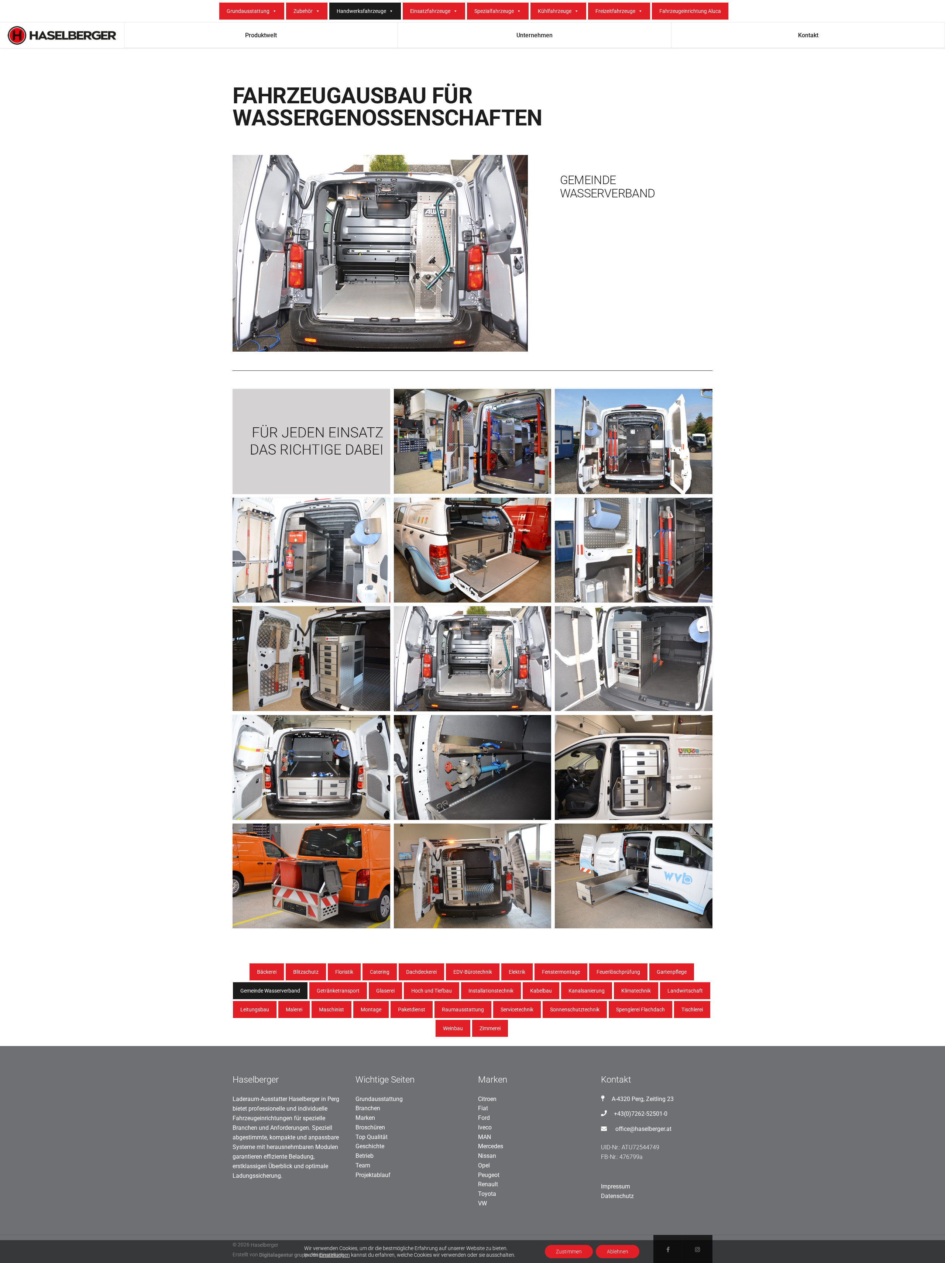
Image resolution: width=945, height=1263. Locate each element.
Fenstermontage (561, 972)
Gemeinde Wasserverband (270, 991)
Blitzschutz (306, 972)
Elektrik (517, 972)
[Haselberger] (311, 441)
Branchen (367, 1108)
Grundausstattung (248, 11)
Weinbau (453, 1028)
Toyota (487, 1193)
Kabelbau (541, 991)
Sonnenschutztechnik (574, 1009)
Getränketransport (338, 991)
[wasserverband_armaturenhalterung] (472, 767)
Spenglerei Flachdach (640, 1009)
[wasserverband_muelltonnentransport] (311, 876)
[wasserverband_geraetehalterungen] (633, 550)
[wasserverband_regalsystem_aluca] (633, 658)
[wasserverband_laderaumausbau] (311, 550)
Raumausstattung (463, 1009)
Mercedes (490, 1146)
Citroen (487, 1098)
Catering (379, 972)
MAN (484, 1137)
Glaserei (385, 991)
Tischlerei (692, 1009)
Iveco (485, 1127)
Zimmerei (490, 1028)
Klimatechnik (636, 991)
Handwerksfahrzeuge (361, 11)
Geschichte (369, 1146)
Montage (371, 1009)
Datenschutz (617, 1196)
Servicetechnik (517, 1009)
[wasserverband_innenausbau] (472, 658)
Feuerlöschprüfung (618, 972)
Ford (484, 1117)
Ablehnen (617, 1252)
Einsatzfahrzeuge (430, 11)
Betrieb (364, 1155)
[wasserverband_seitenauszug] (633, 876)
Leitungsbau (254, 1009)
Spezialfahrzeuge (494, 11)
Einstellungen (334, 1255)
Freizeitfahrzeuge (615, 11)
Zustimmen (569, 1252)
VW (482, 1203)
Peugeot (488, 1175)
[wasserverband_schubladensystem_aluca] (311, 658)
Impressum (615, 1186)
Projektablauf (373, 1175)
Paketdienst (411, 1009)
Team (362, 1165)
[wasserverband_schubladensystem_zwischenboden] (311, 767)
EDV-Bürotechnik (472, 972)
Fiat (483, 1108)
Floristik (344, 972)
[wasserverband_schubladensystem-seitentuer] (633, 767)
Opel (484, 1165)
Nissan (487, 1155)
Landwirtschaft (685, 991)
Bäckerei (266, 972)
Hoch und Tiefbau (431, 991)
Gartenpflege (672, 972)
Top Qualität (371, 1137)
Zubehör (303, 11)
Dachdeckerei (421, 972)
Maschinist (331, 1009)
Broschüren (370, 1127)
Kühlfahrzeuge (554, 11)
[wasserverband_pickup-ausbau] (472, 550)
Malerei (294, 1009)
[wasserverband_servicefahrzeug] (472, 441)
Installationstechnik (490, 991)
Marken (365, 1117)
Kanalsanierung (586, 991)
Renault (488, 1184)
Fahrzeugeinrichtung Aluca (690, 11)
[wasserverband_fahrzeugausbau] (472, 876)
